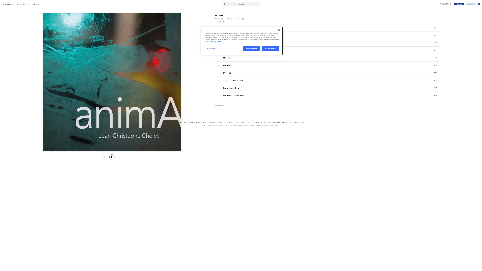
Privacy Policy (216, 42)
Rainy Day (227, 65)
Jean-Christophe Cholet (233, 19)
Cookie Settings (210, 48)
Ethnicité (227, 73)
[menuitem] (467, 4)
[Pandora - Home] (445, 4)
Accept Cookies (270, 48)
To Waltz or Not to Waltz (233, 80)
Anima (219, 15)
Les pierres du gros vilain (233, 95)
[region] (242, 41)
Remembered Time (231, 88)
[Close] (279, 30)
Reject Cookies (251, 48)
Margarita (227, 58)
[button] (327, 27)
